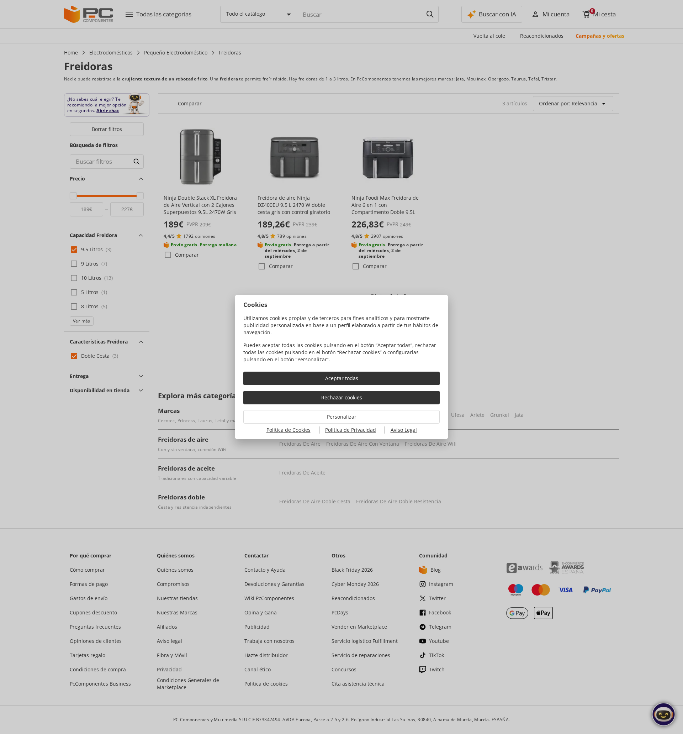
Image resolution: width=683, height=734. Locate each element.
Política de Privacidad (350, 429)
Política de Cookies (288, 429)
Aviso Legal (404, 429)
